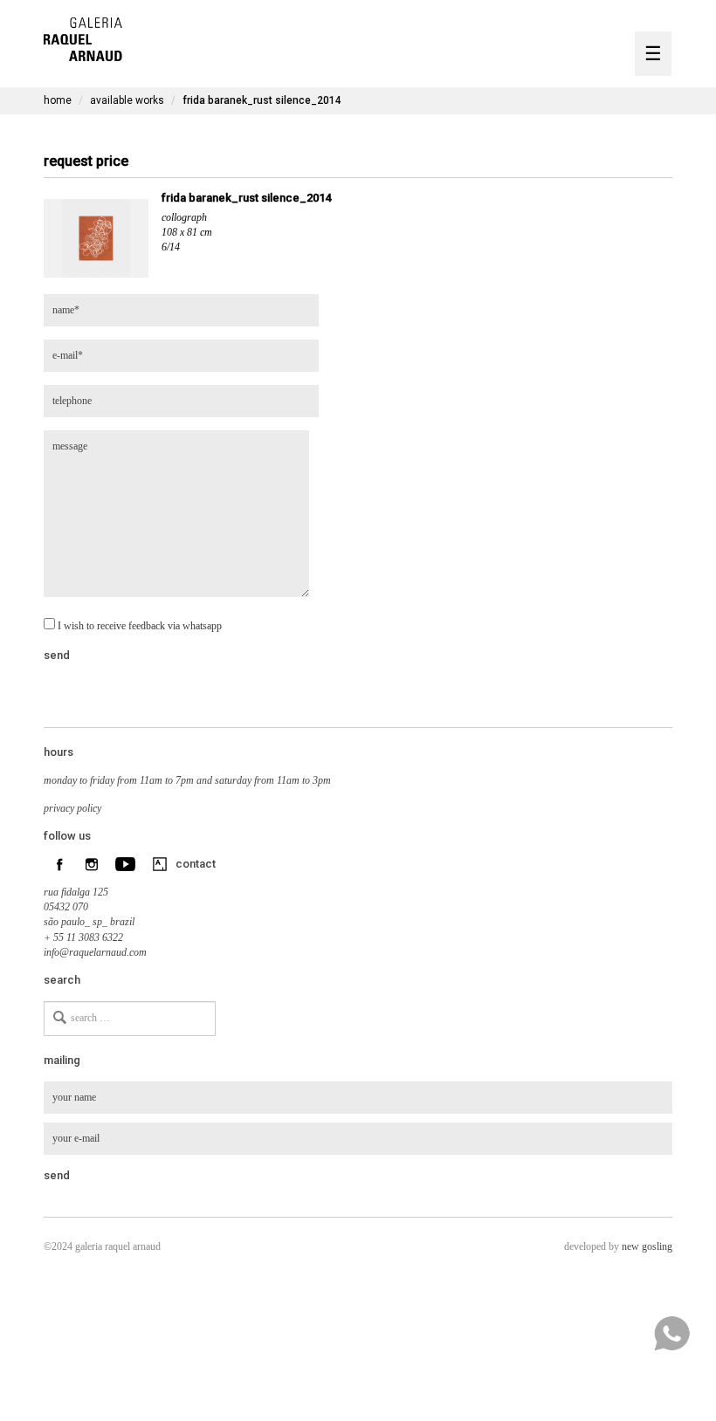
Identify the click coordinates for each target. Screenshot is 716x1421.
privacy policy (72, 808)
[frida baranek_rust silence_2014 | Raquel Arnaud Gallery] (83, 37)
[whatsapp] (671, 1334)
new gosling (647, 1246)
